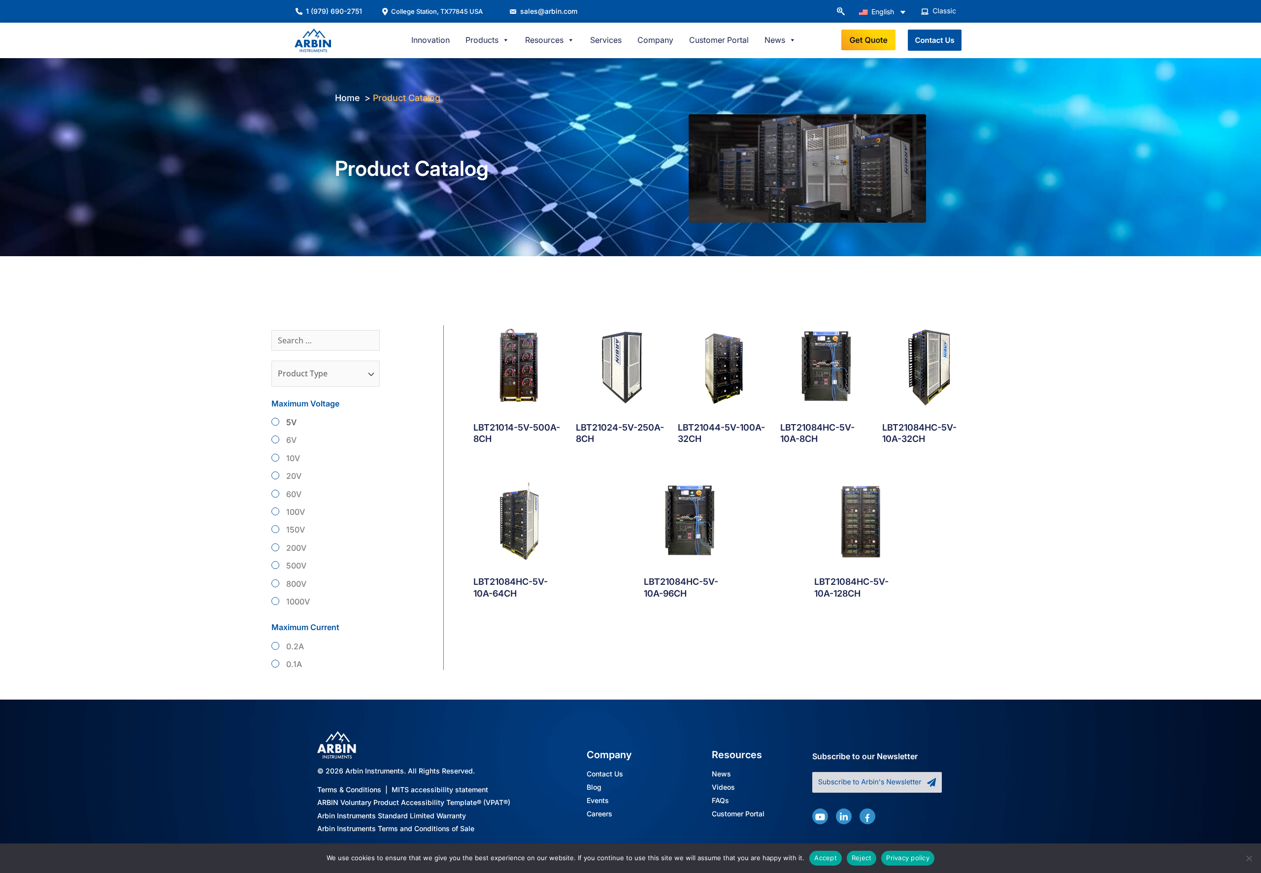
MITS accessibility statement (440, 789)
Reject (862, 858)
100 (292, 512)
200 (293, 548)
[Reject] (1249, 858)
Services (606, 40)
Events (598, 801)
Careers (599, 814)
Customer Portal (719, 40)
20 (291, 476)
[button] (840, 12)
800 (293, 584)
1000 (295, 601)
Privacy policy (907, 858)
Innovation (430, 40)
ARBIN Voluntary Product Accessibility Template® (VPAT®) (413, 803)
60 (291, 494)
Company (655, 40)
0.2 (292, 646)
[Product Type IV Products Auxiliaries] (325, 373)
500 (293, 566)
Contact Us (605, 774)
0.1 (291, 664)
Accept (825, 858)
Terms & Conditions (349, 789)
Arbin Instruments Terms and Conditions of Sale (395, 829)
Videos (723, 787)
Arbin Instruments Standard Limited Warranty (391, 815)
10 (290, 458)
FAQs (720, 801)
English (881, 11)
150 (292, 530)
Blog (594, 787)
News (721, 774)
